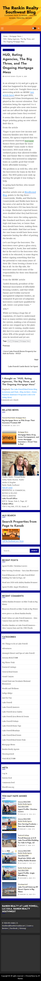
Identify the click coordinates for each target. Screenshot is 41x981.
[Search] (38, 28)
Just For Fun (7, 698)
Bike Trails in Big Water (28, 609)
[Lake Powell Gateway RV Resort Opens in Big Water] (9, 889)
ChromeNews (30, 976)
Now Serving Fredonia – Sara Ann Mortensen (20, 570)
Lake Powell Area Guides (12, 712)
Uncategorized (8, 754)
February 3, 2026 (25, 829)
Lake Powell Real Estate (11, 735)
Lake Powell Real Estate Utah (14, 740)
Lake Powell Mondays (11, 730)
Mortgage (15, 341)
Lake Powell (7, 702)
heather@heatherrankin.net (13, 926)
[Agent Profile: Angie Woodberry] (9, 873)
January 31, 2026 (25, 845)
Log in (4, 773)
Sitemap (22, 928)
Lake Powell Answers (10, 707)
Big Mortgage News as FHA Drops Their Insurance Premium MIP (18, 421)
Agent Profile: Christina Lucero (14, 566)
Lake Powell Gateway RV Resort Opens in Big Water (28, 889)
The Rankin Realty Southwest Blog (20, 10)
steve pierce (7, 613)
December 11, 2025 (26, 863)
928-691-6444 (7, 488)
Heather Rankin (9, 76)
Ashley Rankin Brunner (11, 602)
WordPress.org (8, 787)
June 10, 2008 (22, 76)
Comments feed (8, 782)
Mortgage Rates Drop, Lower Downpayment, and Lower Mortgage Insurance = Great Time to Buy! (28, 439)
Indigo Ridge (7, 693)
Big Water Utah (8, 662)
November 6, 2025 (26, 878)
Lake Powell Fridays (10, 721)
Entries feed (7, 778)
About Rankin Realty (23, 613)
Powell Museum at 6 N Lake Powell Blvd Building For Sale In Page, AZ (28, 840)
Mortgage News (9, 50)
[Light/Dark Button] (34, 28)
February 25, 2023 (10, 426)
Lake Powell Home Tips (11, 726)
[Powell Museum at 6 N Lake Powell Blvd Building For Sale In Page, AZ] (9, 840)
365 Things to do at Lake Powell (15, 644)
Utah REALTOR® (8, 758)
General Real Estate (8, 418)
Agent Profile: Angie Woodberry (15, 587)
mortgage (29, 140)
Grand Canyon (8, 676)
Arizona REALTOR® (10, 658)
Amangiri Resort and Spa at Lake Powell (18, 653)
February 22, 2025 (26, 894)
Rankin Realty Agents (10, 749)
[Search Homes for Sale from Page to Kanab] (34, 550)
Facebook (13, 928)
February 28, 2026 (26, 814)
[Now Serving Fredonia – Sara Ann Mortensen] (9, 824)
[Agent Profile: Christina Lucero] (9, 807)
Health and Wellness (10, 688)
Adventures (6, 648)
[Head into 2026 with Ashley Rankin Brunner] (9, 856)
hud (9, 341)
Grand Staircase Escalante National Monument (16, 682)
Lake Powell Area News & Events (15, 716)
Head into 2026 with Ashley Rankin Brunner (20, 582)
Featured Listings (9, 667)
